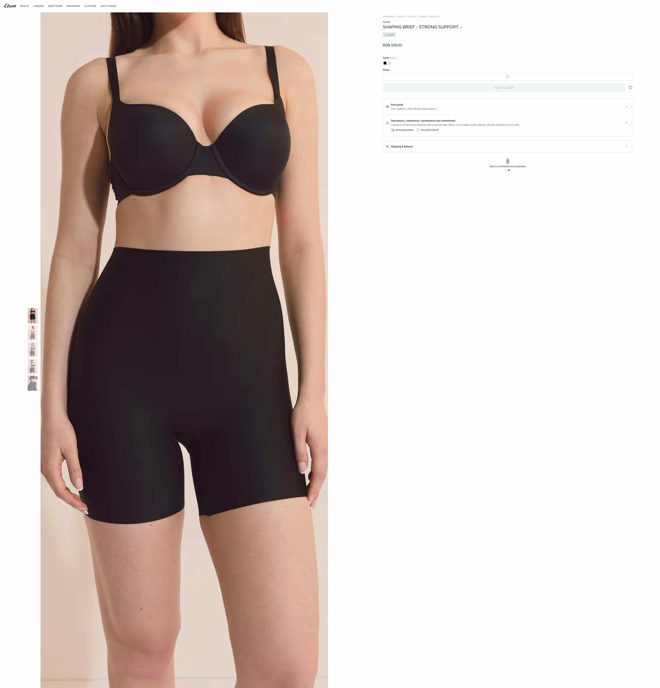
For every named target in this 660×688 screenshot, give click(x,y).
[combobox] (507, 77)
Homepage (388, 16)
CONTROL (386, 22)
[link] (24, 6)
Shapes (422, 16)
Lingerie (400, 16)
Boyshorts (434, 16)
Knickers (412, 16)
